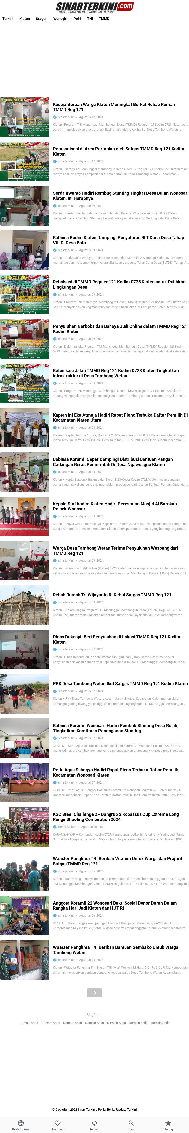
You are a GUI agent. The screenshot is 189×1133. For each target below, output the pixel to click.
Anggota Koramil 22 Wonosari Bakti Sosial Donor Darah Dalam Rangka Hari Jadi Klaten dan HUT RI (115, 905)
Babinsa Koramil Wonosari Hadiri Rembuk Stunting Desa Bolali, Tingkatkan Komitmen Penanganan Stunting (115, 728)
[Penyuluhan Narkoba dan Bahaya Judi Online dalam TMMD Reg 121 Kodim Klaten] (24, 339)
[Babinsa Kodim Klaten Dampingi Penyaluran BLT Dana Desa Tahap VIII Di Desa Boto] (24, 250)
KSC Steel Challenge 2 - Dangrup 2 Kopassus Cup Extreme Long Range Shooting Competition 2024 (116, 817)
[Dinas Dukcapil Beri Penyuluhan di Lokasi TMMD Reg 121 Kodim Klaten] (24, 649)
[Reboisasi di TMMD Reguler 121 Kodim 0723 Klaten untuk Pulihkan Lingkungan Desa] (24, 294)
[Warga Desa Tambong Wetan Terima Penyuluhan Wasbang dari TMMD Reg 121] (24, 560)
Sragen (41, 19)
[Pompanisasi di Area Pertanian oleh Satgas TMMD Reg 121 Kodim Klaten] (24, 161)
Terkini (7, 19)
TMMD (104, 19)
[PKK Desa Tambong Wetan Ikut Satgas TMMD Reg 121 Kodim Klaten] (24, 694)
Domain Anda (28, 1023)
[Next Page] (94, 992)
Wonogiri (60, 19)
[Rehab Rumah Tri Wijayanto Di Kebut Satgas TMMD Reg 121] (24, 605)
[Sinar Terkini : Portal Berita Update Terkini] (94, 7)
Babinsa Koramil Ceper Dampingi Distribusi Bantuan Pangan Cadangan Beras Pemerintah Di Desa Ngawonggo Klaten (113, 462)
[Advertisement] (94, 57)
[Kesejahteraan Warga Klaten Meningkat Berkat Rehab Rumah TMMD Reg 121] (24, 117)
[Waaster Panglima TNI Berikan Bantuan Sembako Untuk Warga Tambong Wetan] (24, 960)
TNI (90, 19)
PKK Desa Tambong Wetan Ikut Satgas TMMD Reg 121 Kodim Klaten (120, 683)
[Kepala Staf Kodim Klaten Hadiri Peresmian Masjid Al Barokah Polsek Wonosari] (24, 516)
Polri (77, 19)
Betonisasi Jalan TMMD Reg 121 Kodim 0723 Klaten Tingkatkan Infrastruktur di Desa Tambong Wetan (116, 373)
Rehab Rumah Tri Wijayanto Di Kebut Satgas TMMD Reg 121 (112, 594)
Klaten (24, 19)
